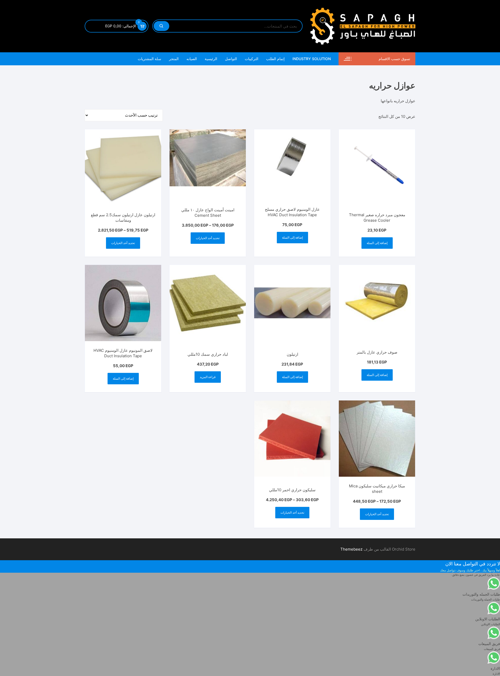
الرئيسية (211, 58)
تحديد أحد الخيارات (208, 238)
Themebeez (351, 549)
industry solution (311, 58)
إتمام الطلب (275, 58)
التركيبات (251, 58)
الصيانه (191, 58)
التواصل (231, 58)
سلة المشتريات (149, 58)
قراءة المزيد (208, 377)
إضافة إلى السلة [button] (377, 243)
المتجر (174, 58)
